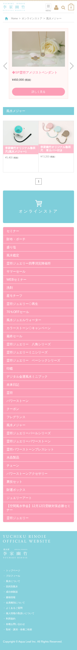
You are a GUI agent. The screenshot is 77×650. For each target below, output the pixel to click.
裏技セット (14, 481)
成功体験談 (12, 591)
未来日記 (13, 384)
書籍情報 (10, 597)
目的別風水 (12, 586)
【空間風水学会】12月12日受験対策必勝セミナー (38, 508)
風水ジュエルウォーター (24, 320)
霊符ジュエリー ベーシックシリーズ (33, 360)
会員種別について (15, 602)
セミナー (13, 231)
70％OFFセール (18, 312)
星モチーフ (14, 295)
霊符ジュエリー (18, 518)
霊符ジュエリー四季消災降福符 (29, 263)
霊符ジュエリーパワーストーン (29, 441)
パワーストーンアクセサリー (27, 473)
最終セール (14, 336)
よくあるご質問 (14, 608)
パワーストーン (18, 401)
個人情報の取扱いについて (20, 613)
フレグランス (16, 417)
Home (14, 18)
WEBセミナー (16, 279)
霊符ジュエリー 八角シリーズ (29, 344)
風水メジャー (16, 425)
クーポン (13, 409)
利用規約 (10, 618)
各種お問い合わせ (15, 624)
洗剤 (10, 287)
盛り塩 (11, 247)
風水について (13, 581)
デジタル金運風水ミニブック (27, 376)
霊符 (10, 392)
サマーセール (16, 271)
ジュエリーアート (19, 498)
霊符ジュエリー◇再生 (22, 303)
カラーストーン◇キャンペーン (29, 328)
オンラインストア (32, 18)
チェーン (13, 465)
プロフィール (13, 575)
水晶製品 (13, 457)
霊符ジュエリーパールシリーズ (29, 433)
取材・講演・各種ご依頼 (19, 629)
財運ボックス (16, 489)
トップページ (13, 570)
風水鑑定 (13, 255)
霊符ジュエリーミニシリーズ (27, 352)
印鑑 (10, 368)
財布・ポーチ (16, 239)
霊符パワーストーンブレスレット (30, 449)
